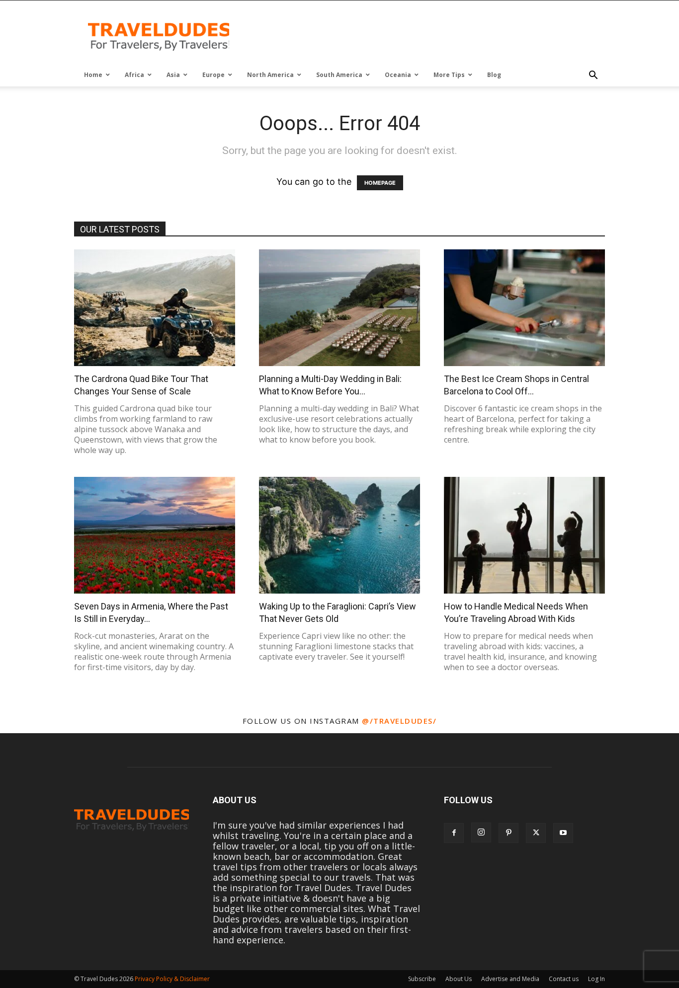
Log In (596, 979)
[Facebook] (454, 833)
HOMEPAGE (380, 182)
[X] (536, 833)
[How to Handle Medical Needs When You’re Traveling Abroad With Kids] (524, 535)
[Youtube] (563, 833)
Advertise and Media (510, 979)
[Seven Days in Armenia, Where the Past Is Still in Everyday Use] (154, 535)
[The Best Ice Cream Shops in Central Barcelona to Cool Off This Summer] (524, 307)
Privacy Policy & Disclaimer (172, 979)
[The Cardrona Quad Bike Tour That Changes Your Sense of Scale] (154, 307)
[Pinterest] (508, 833)
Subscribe (422, 979)
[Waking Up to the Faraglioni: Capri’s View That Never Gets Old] (339, 535)
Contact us (564, 979)
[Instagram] (481, 832)
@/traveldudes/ (399, 721)
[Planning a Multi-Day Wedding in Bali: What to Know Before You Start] (339, 307)
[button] (593, 75)
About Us (458, 979)
